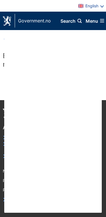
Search (67, 21)
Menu (92, 21)
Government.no (34, 21)
